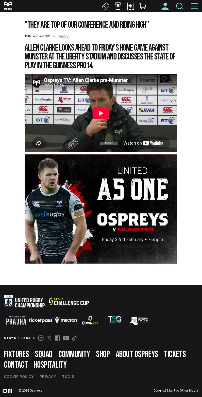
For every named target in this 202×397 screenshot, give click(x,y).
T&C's (68, 377)
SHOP (103, 354)
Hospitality (50, 365)
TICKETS (175, 354)
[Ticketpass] (41, 320)
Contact (16, 365)
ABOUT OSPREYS (137, 354)
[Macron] (65, 320)
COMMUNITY (74, 354)
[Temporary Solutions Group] (114, 320)
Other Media (189, 390)
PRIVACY (48, 377)
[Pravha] (16, 320)
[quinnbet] (90, 320)
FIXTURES (16, 354)
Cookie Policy (19, 377)
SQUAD (43, 354)
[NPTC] (139, 320)
